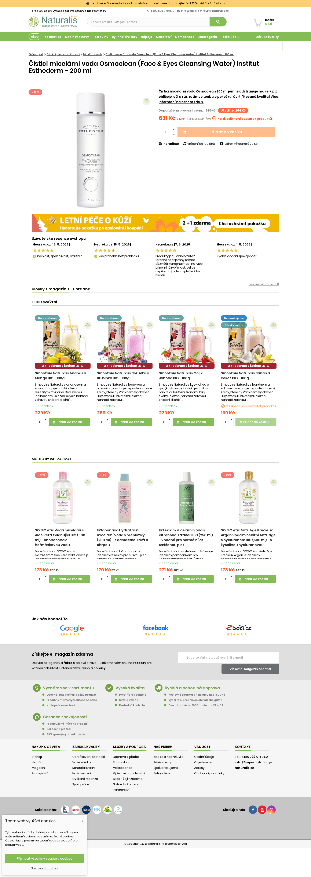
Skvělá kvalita (128, 700)
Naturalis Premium (126, 784)
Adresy (199, 768)
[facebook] (253, 809)
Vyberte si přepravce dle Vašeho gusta (195, 700)
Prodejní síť (40, 773)
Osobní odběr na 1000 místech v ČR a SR (195, 705)
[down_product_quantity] (45, 424)
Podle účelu (230, 37)
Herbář (36, 762)
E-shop (37, 757)
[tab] (50, 289)
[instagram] (271, 809)
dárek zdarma (47, 318)
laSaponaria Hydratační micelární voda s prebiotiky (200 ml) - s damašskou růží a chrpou (122, 537)
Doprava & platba (126, 757)
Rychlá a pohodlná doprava (192, 688)
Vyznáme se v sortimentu (68, 688)
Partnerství (121, 790)
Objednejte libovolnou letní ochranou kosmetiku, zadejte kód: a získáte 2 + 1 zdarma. (159, 3)
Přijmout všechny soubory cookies (44, 858)
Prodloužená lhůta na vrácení (67, 723)
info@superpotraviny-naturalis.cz (205, 11)
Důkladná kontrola (132, 705)
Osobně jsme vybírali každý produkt (71, 694)
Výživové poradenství (129, 773)
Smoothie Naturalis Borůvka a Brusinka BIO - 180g (123, 376)
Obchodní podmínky (209, 773)
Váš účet (202, 746)
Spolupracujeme (166, 768)
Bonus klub (121, 762)
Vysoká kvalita (130, 688)
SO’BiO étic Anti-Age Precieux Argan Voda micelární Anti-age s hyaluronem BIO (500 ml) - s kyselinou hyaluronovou (248, 537)
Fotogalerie (162, 773)
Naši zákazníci (82, 773)
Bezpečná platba (59, 729)
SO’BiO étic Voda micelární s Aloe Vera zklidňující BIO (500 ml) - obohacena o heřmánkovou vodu (60, 537)
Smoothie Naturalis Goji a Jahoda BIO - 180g (181, 376)
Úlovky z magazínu (50, 289)
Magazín (272, 46)
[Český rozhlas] (65, 809)
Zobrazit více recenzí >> (264, 284)
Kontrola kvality (83, 768)
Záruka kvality (267, 37)
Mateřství (164, 37)
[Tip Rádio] (107, 809)
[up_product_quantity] (45, 420)
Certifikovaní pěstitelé (88, 757)
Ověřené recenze (85, 779)
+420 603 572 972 (162, 11)
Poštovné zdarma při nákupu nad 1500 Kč (196, 694)
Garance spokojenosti (65, 717)
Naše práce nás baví (61, 705)
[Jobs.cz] (86, 809)
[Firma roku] (155, 826)
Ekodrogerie (207, 37)
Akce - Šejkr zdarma (128, 779)
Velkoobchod (122, 768)
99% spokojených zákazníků (66, 734)
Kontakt (243, 746)
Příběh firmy (162, 762)
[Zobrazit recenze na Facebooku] (155, 628)
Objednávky (203, 762)
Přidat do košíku (212, 132)
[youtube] (262, 809)
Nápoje (146, 37)
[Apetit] (76, 809)
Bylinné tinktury (124, 37)
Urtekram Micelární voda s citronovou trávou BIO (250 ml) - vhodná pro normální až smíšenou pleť (186, 537)
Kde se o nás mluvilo (168, 757)
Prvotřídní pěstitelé (132, 694)
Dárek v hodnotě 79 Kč (241, 144)
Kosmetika (52, 37)
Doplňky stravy (77, 37)
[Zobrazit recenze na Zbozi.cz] (239, 628)
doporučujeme (234, 318)
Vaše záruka (81, 762)
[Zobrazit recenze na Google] (72, 628)
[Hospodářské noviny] (97, 809)
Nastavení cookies (44, 868)
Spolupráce (80, 784)
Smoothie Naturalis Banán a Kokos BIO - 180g (245, 376)
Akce (35, 36)
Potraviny (100, 37)
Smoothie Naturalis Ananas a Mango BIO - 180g (60, 376)
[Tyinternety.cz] (118, 809)
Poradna (82, 289)
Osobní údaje (204, 757)
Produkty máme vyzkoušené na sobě (72, 700)
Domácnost (184, 37)
